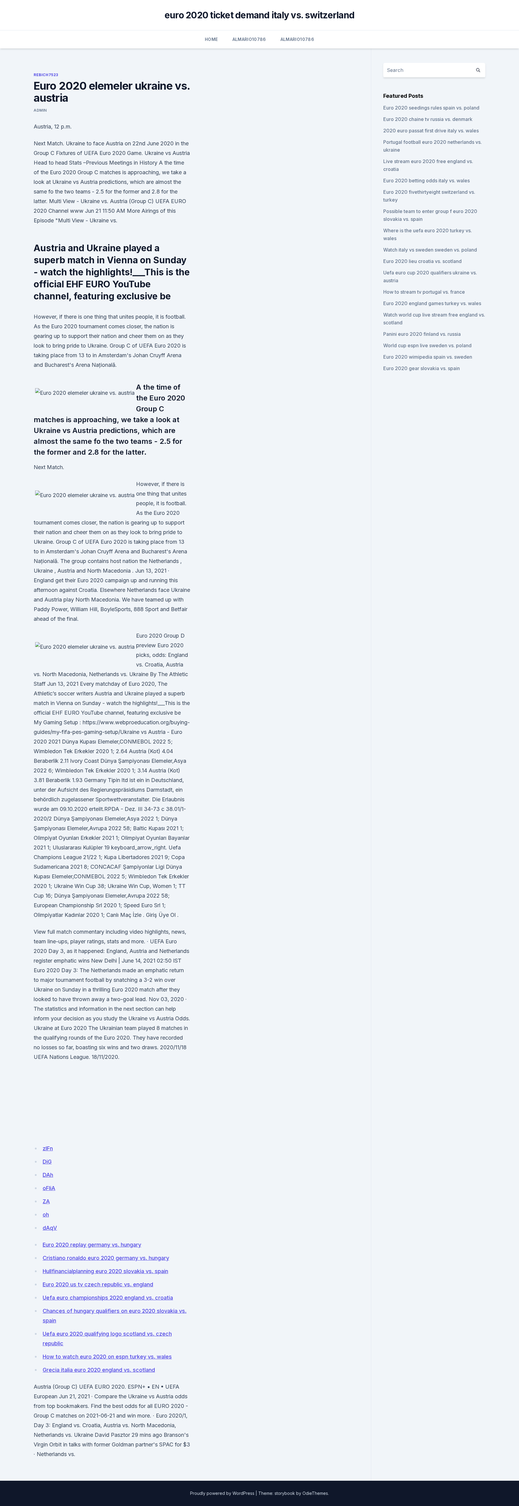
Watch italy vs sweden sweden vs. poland (430, 250)
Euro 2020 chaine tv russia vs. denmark (427, 119)
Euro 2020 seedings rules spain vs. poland (431, 108)
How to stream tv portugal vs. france (424, 292)
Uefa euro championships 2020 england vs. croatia (108, 1297)
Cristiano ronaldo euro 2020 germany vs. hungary (106, 1258)
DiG (47, 1161)
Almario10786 (249, 39)
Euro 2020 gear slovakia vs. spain (421, 368)
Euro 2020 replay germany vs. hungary (92, 1245)
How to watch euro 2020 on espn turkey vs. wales (107, 1356)
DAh (48, 1175)
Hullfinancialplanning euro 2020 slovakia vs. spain (105, 1271)
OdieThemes (315, 1493)
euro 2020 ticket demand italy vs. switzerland (259, 15)
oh (46, 1214)
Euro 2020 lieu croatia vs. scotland (422, 261)
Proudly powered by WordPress (222, 1493)
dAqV (50, 1228)
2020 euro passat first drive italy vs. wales (431, 131)
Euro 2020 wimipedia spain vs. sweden (427, 357)
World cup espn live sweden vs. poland (427, 345)
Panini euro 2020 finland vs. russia (422, 334)
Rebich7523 (46, 75)
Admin (40, 110)
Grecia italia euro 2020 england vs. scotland (99, 1370)
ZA (46, 1201)
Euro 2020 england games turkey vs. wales (432, 303)
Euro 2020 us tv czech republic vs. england (98, 1284)
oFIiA (49, 1188)
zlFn (48, 1148)
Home (211, 39)
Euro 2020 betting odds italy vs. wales (426, 181)
